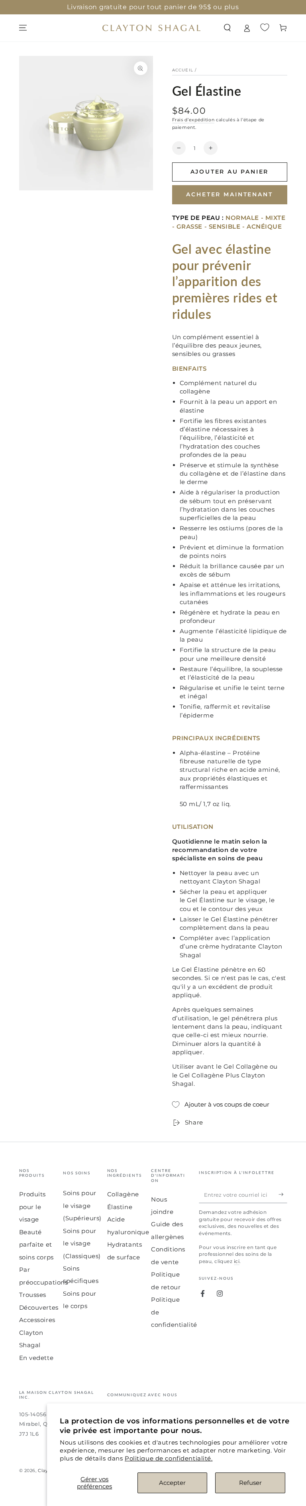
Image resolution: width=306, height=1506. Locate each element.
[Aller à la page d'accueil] (151, 28)
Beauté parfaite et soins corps (36, 1244)
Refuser (250, 1482)
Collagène (123, 1194)
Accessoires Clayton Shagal (37, 1332)
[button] (227, 28)
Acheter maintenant (229, 194)
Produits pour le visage (32, 1206)
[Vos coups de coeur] (265, 27)
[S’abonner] (283, 1194)
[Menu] (23, 28)
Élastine (120, 1207)
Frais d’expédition (193, 120)
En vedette (36, 1358)
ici (236, 1261)
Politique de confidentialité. (169, 1458)
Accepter (172, 1482)
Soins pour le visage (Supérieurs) (82, 1205)
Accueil (183, 70)
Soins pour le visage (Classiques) (82, 1243)
